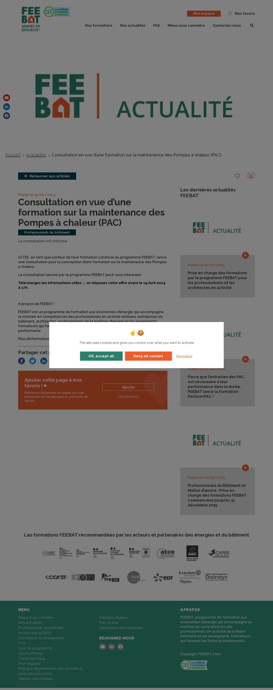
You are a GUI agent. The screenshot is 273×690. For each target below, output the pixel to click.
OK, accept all (101, 356)
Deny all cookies (148, 356)
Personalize (184, 356)
